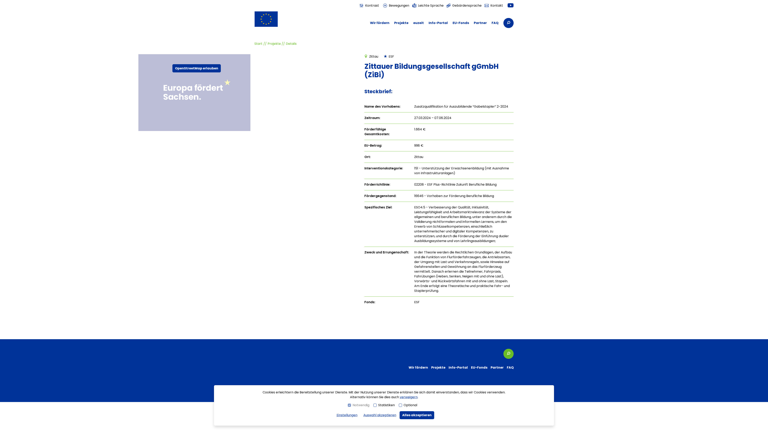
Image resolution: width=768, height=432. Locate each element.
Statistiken (386, 405)
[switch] (369, 6)
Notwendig (361, 405)
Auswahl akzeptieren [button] (379, 415)
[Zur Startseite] (274, 19)
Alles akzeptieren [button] (417, 415)
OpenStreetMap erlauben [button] (196, 68)
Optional (410, 405)
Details (291, 43)
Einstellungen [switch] (347, 415)
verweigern (409, 397)
